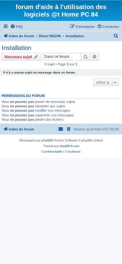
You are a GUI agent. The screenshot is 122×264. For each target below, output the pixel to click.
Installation (16, 47)
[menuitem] (16, 26)
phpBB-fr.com (69, 146)
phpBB (47, 140)
